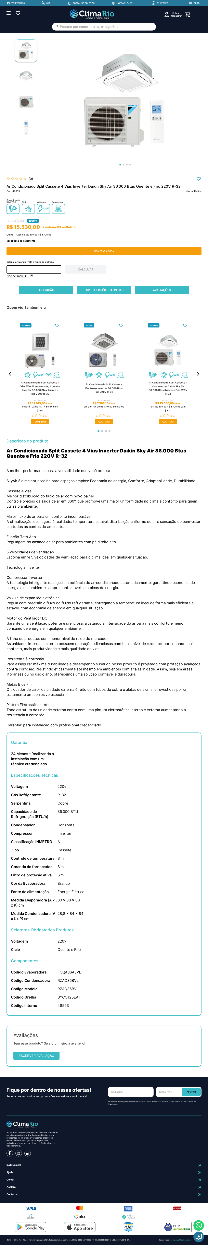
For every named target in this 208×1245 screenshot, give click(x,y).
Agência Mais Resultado (182, 1240)
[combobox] (104, 27)
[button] (15, 3)
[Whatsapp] (198, 1225)
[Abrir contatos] (198, 1237)
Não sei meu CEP (17, 276)
